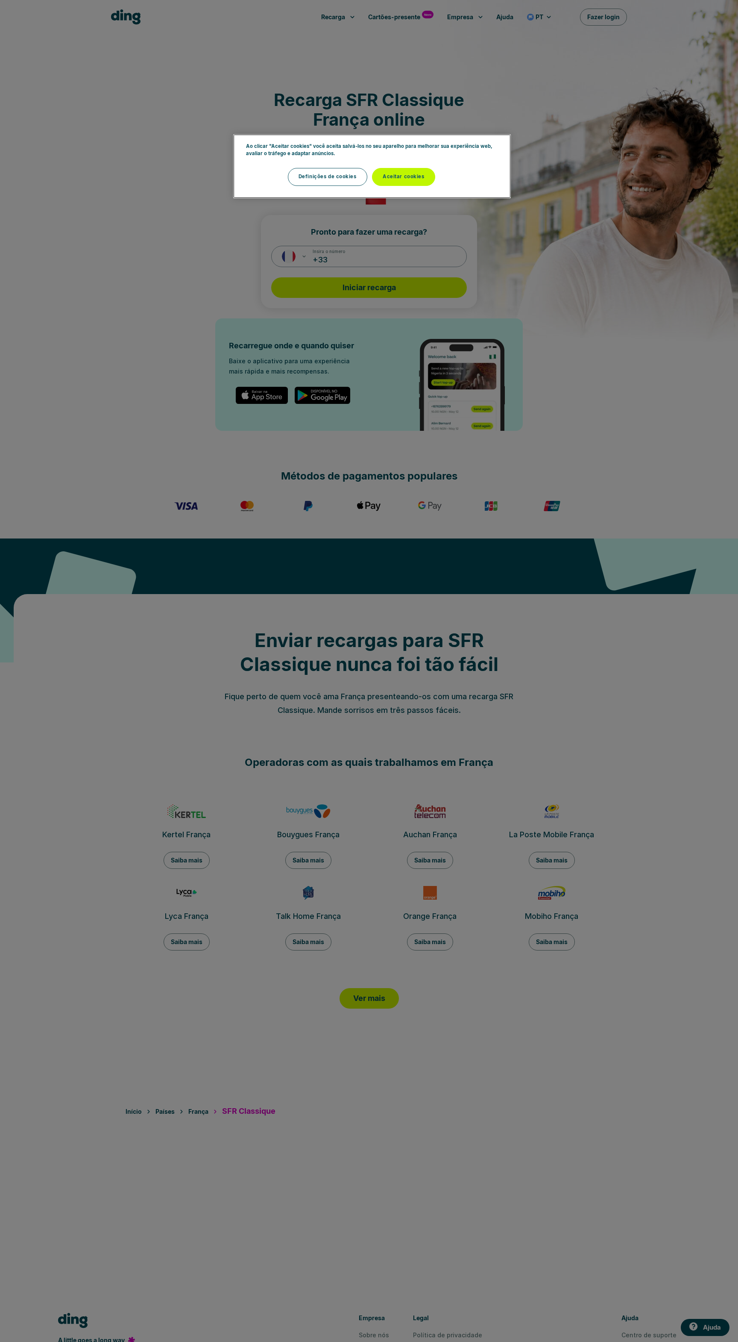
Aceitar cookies (404, 177)
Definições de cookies (328, 177)
